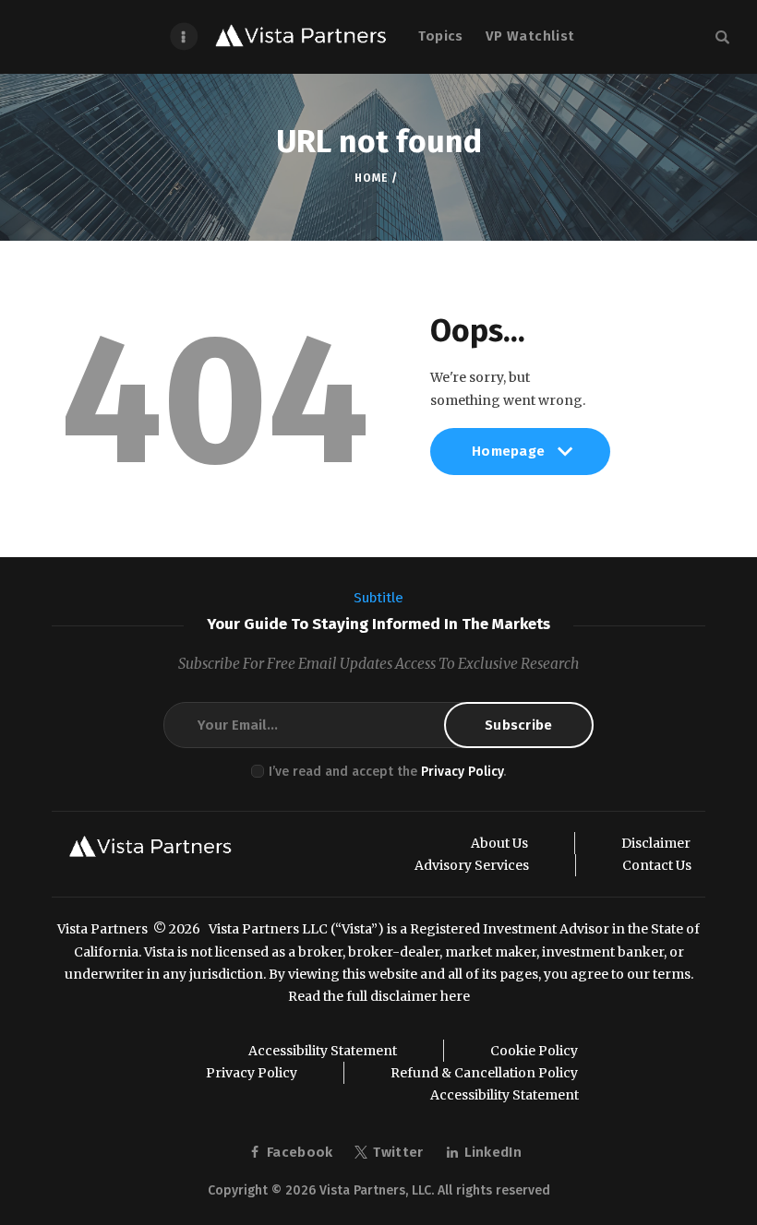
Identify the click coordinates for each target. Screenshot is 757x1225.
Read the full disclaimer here (379, 996)
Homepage (508, 458)
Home (370, 178)
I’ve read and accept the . (387, 771)
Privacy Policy (462, 771)
